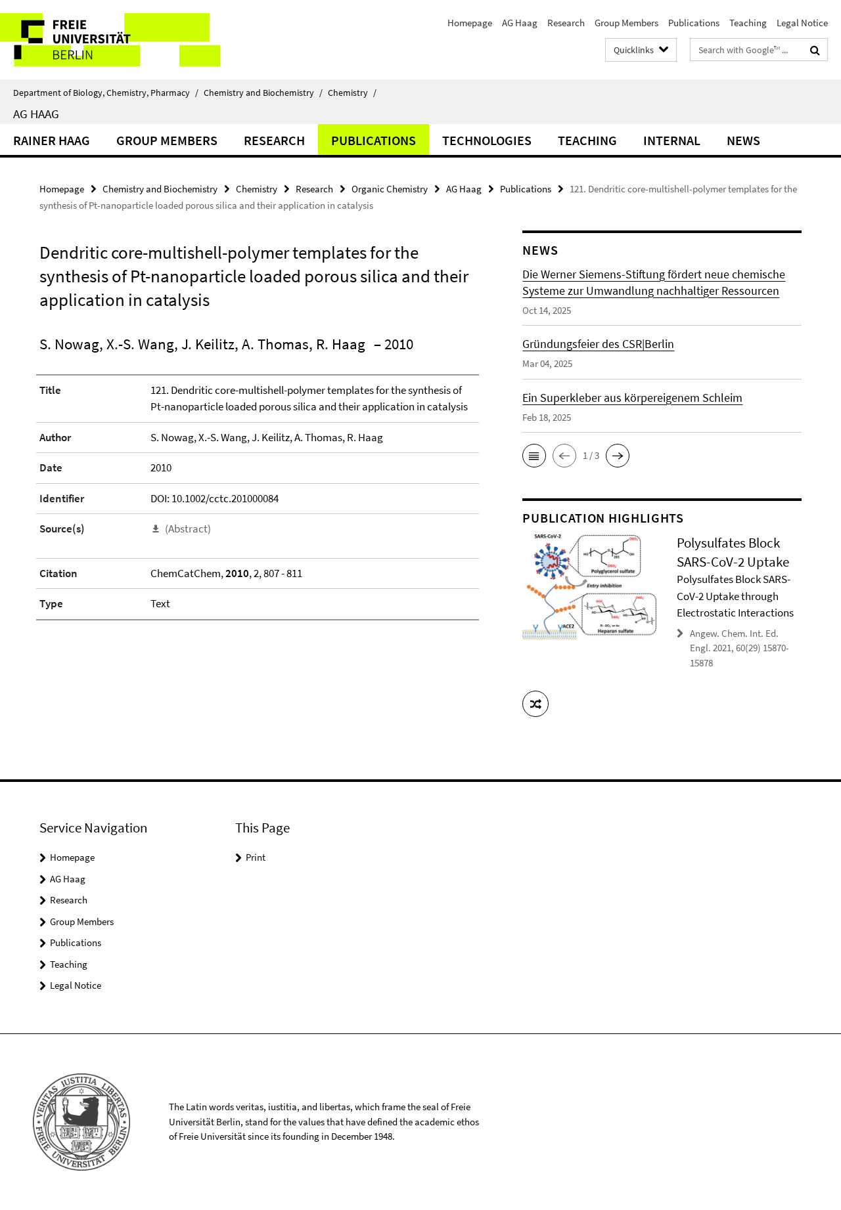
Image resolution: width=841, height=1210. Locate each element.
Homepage (469, 22)
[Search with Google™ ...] (815, 49)
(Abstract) (188, 528)
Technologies (487, 140)
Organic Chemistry (390, 189)
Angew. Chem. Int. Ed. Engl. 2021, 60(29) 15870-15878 (739, 648)
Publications (693, 22)
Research (566, 22)
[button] (534, 456)
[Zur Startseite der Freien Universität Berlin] (110, 39)
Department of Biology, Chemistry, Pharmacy (105, 92)
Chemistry (352, 92)
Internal (671, 140)
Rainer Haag (51, 140)
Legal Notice (802, 22)
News (743, 140)
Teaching (748, 22)
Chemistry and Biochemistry (263, 92)
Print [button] (255, 857)
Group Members (626, 22)
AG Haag (519, 22)
